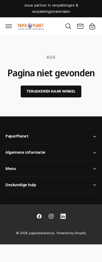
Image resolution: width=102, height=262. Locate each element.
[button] (9, 26)
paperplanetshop (41, 233)
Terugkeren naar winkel (51, 91)
